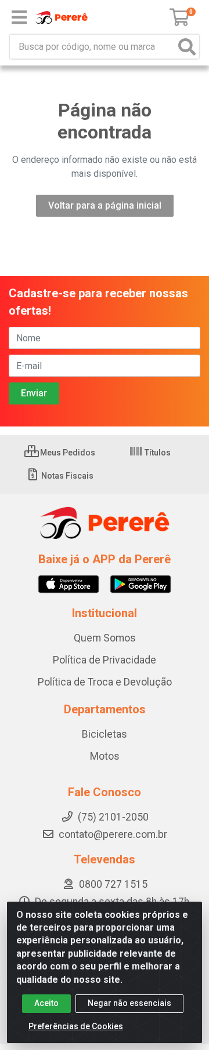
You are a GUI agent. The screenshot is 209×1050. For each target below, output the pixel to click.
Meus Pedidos (66, 452)
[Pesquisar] (187, 47)
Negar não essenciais (129, 1003)
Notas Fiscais (66, 475)
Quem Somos (105, 638)
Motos (105, 756)
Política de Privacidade (104, 660)
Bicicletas (104, 734)
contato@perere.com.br (113, 834)
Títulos (157, 452)
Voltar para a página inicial (104, 205)
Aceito (46, 1003)
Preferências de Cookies (75, 1026)
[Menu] (19, 17)
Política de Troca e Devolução (105, 682)
